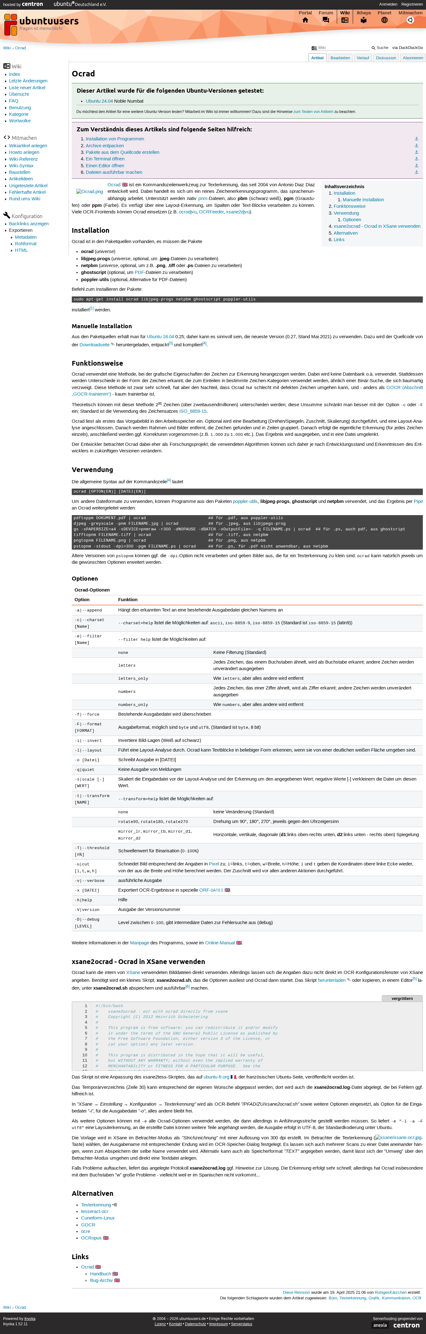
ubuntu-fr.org (216, 1077)
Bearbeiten (340, 58)
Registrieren (412, 4)
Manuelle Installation (363, 200)
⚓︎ (416, 139)
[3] (171, 343)
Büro (333, 1298)
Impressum (218, 1324)
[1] (92, 308)
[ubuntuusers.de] (42, 26)
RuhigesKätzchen (391, 1292)
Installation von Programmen (115, 139)
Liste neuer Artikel (27, 88)
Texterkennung (96, 1205)
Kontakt (175, 1324)
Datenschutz (195, 1324)
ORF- (211, 890)
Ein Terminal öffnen (105, 159)
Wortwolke (20, 121)
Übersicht (19, 94)
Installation (344, 193)
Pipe (418, 501)
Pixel (214, 864)
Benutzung (20, 108)
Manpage (139, 943)
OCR (417, 1298)
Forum (326, 13)
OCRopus (91, 1238)
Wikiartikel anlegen (28, 146)
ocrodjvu (187, 212)
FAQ (13, 101)
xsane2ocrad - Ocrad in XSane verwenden (377, 226)
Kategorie (18, 114)
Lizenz (160, 1324)
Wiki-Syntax (21, 166)
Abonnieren (413, 58)
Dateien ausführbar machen (114, 172)
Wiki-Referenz (23, 159)
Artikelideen (21, 179)
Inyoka (30, 1319)
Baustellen (19, 172)
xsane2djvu (237, 212)
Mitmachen (411, 13)
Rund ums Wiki (24, 199)
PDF (139, 272)
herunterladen (332, 980)
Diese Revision (296, 1292)
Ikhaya (364, 13)
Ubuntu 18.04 (160, 337)
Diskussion (386, 58)
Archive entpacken (105, 146)
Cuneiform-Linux (98, 1218)
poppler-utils (245, 501)
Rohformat (25, 244)
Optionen (352, 220)
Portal (305, 13)
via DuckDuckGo (407, 48)
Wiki (345, 13)
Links (339, 240)
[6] (188, 986)
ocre (85, 1231)
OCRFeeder (211, 212)
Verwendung (346, 213)
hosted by (12, 4)
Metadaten (25, 237)
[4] (204, 343)
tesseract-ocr (94, 1212)
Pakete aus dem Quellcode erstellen (122, 152)
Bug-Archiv (101, 1280)
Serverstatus (241, 1324)
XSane (133, 973)
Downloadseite (94, 345)
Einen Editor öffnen (105, 166)
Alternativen (346, 233)
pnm (202, 199)
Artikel (317, 58)
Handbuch (100, 1274)
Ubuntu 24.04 (99, 101)
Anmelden (388, 4)
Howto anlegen (24, 152)
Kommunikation (396, 1298)
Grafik (374, 1298)
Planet (384, 13)
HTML (21, 250)
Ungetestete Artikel (28, 186)
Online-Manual (220, 943)
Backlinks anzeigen (29, 224)
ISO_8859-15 (192, 411)
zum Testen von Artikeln (313, 112)
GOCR (88, 1225)
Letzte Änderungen (28, 81)
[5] (415, 978)
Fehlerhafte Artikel (27, 192)
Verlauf (363, 58)
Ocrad (20, 48)
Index (14, 74)
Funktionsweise (349, 206)
